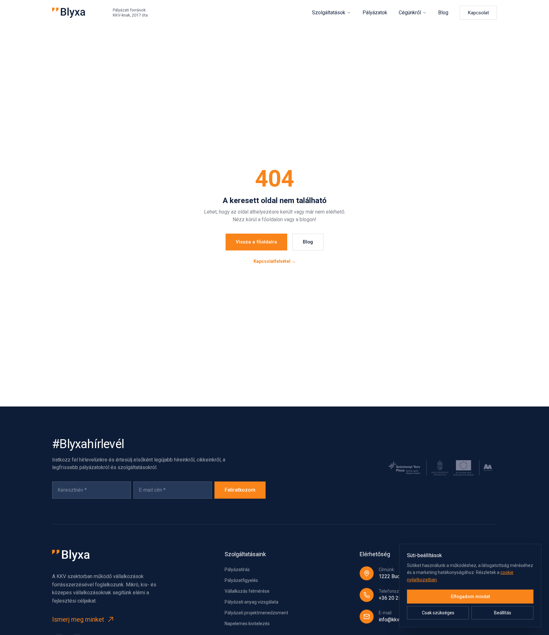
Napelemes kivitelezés (247, 623)
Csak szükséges (438, 612)
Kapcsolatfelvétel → (275, 261)
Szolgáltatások (328, 13)
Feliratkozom (240, 490)
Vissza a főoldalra (256, 242)
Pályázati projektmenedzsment (256, 612)
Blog (443, 13)
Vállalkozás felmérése (247, 591)
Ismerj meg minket (78, 619)
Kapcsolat (478, 13)
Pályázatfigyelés (241, 580)
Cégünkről (410, 13)
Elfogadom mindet (470, 596)
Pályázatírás (237, 569)
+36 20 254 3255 (398, 598)
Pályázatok (375, 13)
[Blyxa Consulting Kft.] (68, 13)
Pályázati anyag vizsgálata (251, 601)
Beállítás (502, 612)
